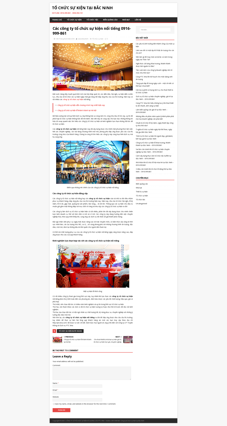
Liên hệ (138, 20)
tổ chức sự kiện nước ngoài (70, 331)
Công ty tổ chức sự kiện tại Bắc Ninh (132, 421)
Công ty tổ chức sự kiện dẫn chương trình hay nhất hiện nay (81, 105)
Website (56, 397)
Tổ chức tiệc (92, 20)
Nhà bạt (126, 20)
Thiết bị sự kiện (142, 191)
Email (55, 390)
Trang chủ (57, 20)
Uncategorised (141, 203)
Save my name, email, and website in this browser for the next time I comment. (85, 404)
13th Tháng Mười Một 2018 (65, 39)
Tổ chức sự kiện (74, 20)
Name (55, 383)
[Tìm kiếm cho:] (155, 30)
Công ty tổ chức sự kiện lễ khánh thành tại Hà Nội (77, 110)
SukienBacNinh (83, 39)
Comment (56, 365)
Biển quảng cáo (110, 20)
